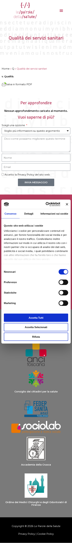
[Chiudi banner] (67, 204)
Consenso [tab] (11, 213)
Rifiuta (36, 336)
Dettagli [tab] (28, 213)
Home (6, 68)
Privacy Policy (25, 174)
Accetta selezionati (36, 327)
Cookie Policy (45, 533)
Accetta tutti (36, 317)
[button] (61, 10)
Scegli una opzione (14, 125)
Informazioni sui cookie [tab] (54, 213)
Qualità (8, 76)
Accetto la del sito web (27, 174)
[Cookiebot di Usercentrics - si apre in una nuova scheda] (45, 204)
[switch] (63, 282)
